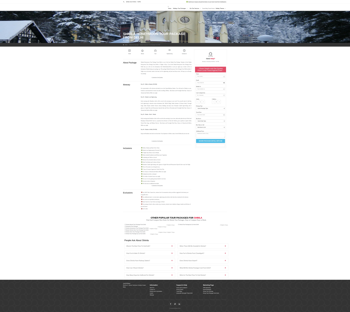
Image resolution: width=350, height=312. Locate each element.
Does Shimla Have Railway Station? (138, 260)
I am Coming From (201, 92)
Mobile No (199, 86)
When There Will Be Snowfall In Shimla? (193, 246)
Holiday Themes (220, 8)
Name (198, 74)
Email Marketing (207, 289)
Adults (197, 99)
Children (214, 99)
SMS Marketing (207, 287)
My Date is (199, 118)
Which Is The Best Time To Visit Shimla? (193, 275)
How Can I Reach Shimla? (135, 268)
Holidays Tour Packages (179, 8)
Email (198, 80)
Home (169, 8)
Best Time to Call (200, 125)
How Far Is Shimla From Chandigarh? (192, 253)
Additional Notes (200, 131)
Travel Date (199, 112)
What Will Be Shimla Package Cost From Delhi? (195, 268)
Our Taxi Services (195, 8)
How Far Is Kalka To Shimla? (135, 253)
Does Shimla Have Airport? (188, 260)
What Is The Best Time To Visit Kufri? (138, 246)
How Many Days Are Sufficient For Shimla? (140, 275)
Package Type (199, 106)
